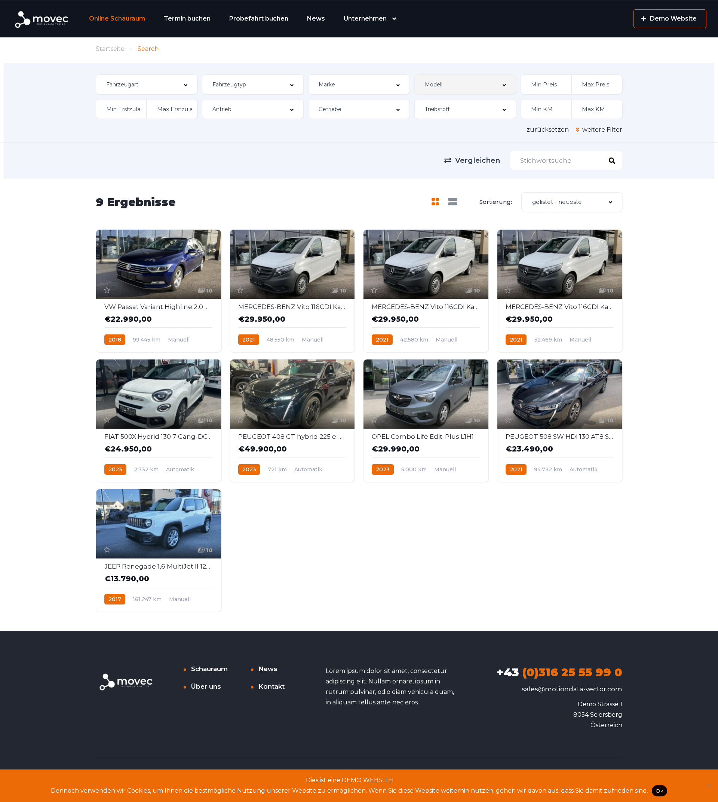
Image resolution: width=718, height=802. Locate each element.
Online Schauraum (117, 18)
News (316, 18)
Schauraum (209, 669)
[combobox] (146, 84)
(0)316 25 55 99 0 (559, 672)
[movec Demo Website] (42, 18)
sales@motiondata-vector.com (572, 689)
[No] (708, 785)
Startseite (110, 48)
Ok (659, 791)
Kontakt (271, 686)
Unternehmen (365, 18)
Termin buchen (187, 18)
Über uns (206, 686)
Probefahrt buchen (258, 18)
